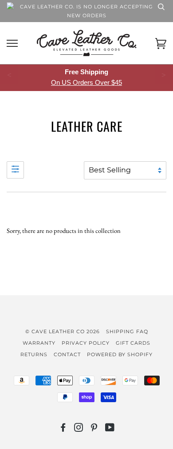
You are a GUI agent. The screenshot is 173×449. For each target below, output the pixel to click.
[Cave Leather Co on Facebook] (63, 429)
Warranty (39, 343)
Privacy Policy (86, 343)
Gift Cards (133, 343)
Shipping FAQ (127, 331)
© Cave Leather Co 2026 (62, 331)
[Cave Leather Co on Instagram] (78, 429)
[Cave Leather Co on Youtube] (110, 429)
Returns (33, 354)
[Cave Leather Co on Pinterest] (94, 429)
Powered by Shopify (120, 354)
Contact (67, 354)
